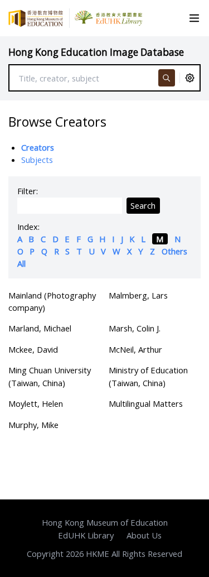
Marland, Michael (39, 328)
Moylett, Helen (35, 403)
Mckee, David (33, 349)
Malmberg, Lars (138, 295)
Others (174, 251)
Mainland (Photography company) (52, 301)
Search (142, 205)
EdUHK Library (86, 535)
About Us (144, 535)
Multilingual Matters (146, 403)
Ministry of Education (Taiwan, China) (148, 376)
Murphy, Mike (33, 424)
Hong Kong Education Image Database (96, 52)
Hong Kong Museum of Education (105, 522)
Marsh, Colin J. (135, 328)
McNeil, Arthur (135, 349)
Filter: (27, 190)
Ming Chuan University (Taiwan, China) (49, 376)
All (21, 263)
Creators (37, 147)
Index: (28, 226)
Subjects (37, 159)
